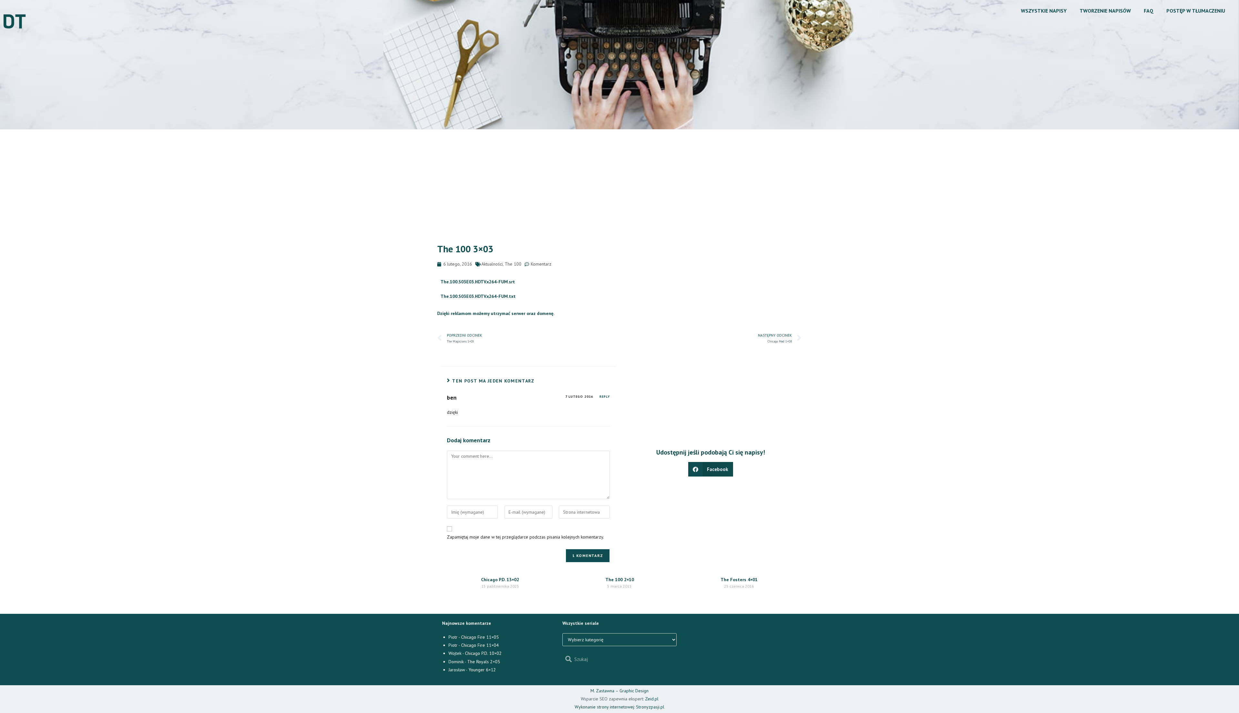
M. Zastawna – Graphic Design (619, 691)
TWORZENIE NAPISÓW (1105, 10)
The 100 (513, 264)
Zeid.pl (652, 699)
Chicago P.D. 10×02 (483, 653)
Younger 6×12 (482, 670)
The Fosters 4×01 (739, 579)
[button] (710, 469)
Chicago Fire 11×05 (480, 637)
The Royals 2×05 (483, 662)
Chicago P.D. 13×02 (500, 579)
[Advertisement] (619, 178)
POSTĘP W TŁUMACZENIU (1195, 10)
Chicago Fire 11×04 (480, 645)
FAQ (1148, 10)
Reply (604, 396)
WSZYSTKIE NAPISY (1044, 10)
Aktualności (492, 264)
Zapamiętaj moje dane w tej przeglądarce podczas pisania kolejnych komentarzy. (525, 537)
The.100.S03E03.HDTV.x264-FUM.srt (477, 282)
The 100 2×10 (619, 579)
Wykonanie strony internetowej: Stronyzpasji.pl (619, 707)
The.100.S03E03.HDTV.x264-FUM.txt (478, 296)
